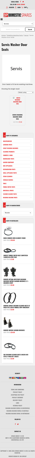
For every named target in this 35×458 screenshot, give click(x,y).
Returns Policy (17, 406)
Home (3, 35)
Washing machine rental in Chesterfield (18, 408)
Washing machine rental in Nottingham (17, 414)
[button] (22, 98)
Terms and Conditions (17, 390)
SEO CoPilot (23, 456)
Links (17, 403)
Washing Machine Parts (15, 35)
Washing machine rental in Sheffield (17, 411)
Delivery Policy (17, 400)
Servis (26, 35)
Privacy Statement (17, 397)
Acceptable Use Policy (17, 395)
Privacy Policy (17, 392)
